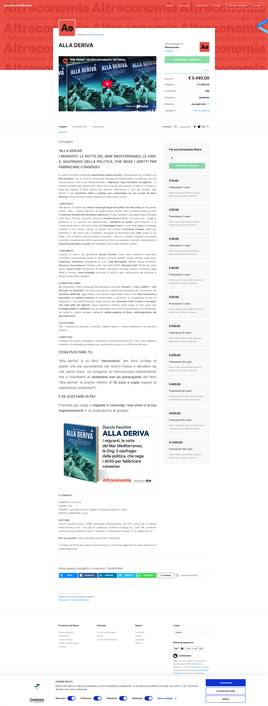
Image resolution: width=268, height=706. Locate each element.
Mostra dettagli (165, 698)
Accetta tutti (226, 683)
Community (184, 5)
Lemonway (197, 667)
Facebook (139, 632)
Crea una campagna (237, 5)
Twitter (138, 636)
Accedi (258, 5)
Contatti (169, 50)
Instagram (139, 639)
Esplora (170, 5)
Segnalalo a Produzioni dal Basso (74, 600)
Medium (138, 643)
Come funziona (201, 5)
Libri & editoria (202, 110)
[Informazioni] (208, 103)
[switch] (97, 698)
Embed (166, 575)
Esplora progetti (66, 632)
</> (207, 126)
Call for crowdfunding (68, 643)
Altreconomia (97, 34)
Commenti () (80, 126)
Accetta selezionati (225, 691)
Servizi (217, 5)
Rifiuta (225, 699)
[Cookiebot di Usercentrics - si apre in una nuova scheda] (37, 700)
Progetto (63, 126)
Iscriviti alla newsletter (107, 639)
